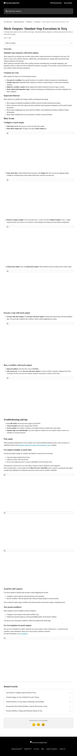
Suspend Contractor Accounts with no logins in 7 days (34, 445)
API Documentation (56, 3)
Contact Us (62, 749)
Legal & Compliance (51, 749)
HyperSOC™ (28, 749)
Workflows (29, 22)
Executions (37, 22)
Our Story (36, 749)
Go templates (23, 633)
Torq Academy (68, 3)
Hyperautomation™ (17, 749)
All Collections (8, 22)
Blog (42, 749)
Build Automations (19, 22)
